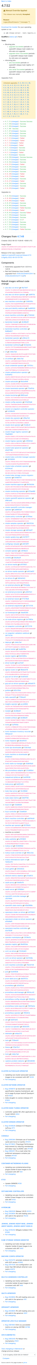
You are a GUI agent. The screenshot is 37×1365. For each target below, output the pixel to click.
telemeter (8, 1033)
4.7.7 (5, 116)
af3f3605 (22, 839)
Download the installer (9, 27)
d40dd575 (31, 683)
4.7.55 (8, 224)
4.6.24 (8, 188)
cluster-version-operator (12, 1122)
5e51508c (29, 958)
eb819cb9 (30, 818)
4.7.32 (13, 107)
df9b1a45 (8, 500)
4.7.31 (6, 107)
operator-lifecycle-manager (13, 1321)
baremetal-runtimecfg (13, 345)
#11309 (30, 1149)
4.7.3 (7, 148)
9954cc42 (30, 992)
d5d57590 (9, 450)
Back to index (6, 1)
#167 (21, 1248)
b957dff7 (25, 544)
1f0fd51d (31, 999)
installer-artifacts (11, 718)
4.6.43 (8, 171)
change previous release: (10, 1351)
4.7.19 (26, 100)
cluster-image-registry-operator (16, 432)
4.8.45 (8, 208)
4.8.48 (8, 201)
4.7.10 (26, 95)
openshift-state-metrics (13, 905)
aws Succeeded (14, 63)
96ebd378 (24, 670)
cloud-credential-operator (14, 365)
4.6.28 (8, 179)
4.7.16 (6, 100)
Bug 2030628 (10, 1126)
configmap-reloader (12, 544)
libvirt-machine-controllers (14, 818)
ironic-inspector (11, 741)
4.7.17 (13, 100)
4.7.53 (8, 229)
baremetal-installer (12, 322)
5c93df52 (8, 375)
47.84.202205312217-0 (13, 276)
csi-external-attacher (12, 585)
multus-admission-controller (14, 1277)
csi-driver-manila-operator (14, 571)
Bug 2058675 (10, 1089)
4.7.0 (7, 155)
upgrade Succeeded (16, 47)
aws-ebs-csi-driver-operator (15, 294)
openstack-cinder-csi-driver (15, 912)
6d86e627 (9, 331)
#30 (21, 1285)
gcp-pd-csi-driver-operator (15, 683)
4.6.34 (19, 85)
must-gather (9, 869)
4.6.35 (26, 85)
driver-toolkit (10, 663)
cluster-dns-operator (12, 418)
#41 (21, 1172)
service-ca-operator (12, 1027)
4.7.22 (13, 102)
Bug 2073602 (10, 1144)
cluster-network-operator (13, 1085)
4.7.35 (6, 109)
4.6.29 (21, 83)
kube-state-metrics (12, 798)
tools (7, 1054)
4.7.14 (19, 97)
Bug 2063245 (10, 1339)
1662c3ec (30, 853)
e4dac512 (18, 1033)
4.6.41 (6, 90)
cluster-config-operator (13, 402)
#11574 (28, 1142)
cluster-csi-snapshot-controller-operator (19, 409)
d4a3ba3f (17, 558)
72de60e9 (18, 805)
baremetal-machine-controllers (16, 329)
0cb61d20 (24, 677)
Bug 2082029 (10, 1211)
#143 (14, 1200)
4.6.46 (6, 92)
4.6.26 (8, 183)
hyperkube (6, 1207)
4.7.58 (8, 217)
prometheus (9, 985)
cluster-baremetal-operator (15, 388)
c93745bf (8, 898)
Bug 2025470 (10, 1260)
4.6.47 (13, 92)
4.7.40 (6, 111)
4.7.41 (13, 111)
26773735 (29, 606)
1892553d (30, 523)
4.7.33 (19, 107)
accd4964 (24, 704)
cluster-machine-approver (14, 484)
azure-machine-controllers (14, 315)
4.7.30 (8, 136)
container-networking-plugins (14, 1163)
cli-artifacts (9, 359)
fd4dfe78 (20, 882)
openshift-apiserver (10, 1307)
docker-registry (10, 656)
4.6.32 (13, 85)
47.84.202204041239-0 (25, 274)
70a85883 (9, 434)
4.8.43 (8, 213)
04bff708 (25, 798)
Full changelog (10, 1079)
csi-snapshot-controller (13, 626)
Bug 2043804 (10, 1213)
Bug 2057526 (10, 1265)
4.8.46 (8, 205)
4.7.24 (26, 102)
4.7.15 (26, 97)
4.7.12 (13, 97)
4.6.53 (19, 95)
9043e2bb (30, 484)
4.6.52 (13, 95)
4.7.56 (8, 222)
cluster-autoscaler (11, 381)
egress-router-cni (11, 670)
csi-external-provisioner (13, 592)
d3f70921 (23, 564)
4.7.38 (8, 133)
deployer (8, 642)
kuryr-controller (10, 812)
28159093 (11, 459)
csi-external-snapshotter (14, 606)
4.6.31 (6, 85)
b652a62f (30, 571)
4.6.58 (8, 157)
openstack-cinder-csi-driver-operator (18, 919)
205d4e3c (20, 869)
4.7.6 (25, 114)
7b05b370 (9, 862)
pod (6, 972)
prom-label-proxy (11, 979)
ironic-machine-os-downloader (16, 754)
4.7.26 (13, 104)
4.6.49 (19, 92)
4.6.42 (13, 90)
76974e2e (31, 1006)
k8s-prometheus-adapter (14, 770)
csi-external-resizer (12, 599)
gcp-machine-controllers (12, 1191)
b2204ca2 (9, 468)
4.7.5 (7, 143)
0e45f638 (26, 777)
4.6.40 (26, 88)
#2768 (27, 1327)
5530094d (19, 846)
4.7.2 (7, 150)
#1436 (7, 1232)
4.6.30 (27, 83)
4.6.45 (26, 90)
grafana (8, 690)
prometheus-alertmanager (14, 992)
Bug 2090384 (10, 1140)
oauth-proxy (9, 882)
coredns (8, 558)
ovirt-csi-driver (10, 951)
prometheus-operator (13, 1013)
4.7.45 (13, 114)
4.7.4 (7, 145)
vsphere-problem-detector (14, 1061)
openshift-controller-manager (15, 896)
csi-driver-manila (11, 564)
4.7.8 (11, 116)
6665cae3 (24, 395)
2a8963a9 (18, 510)
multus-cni (9, 846)
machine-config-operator (12, 1256)
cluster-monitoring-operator (15, 491)
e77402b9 (30, 315)
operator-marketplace (13, 937)
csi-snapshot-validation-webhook (17, 633)
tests (7, 1040)
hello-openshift (10, 697)
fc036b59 (11, 411)
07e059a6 (28, 402)
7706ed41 (22, 697)
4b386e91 (25, 322)
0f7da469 (31, 491)
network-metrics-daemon (14, 876)
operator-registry (11, 944)
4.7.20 (6, 102)
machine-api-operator (13, 825)
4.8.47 (8, 203)
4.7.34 (26, 107)
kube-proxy (9, 784)
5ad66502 (31, 308)
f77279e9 (25, 599)
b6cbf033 (23, 741)
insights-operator (11, 704)
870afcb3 (8, 757)
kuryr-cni (8, 805)
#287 (25, 1313)
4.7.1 (7, 152)
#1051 (17, 1341)
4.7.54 (8, 227)
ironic (7, 725)
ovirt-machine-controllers (14, 965)
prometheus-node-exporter (15, 1006)
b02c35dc (17, 690)
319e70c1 (16, 1047)
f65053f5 (25, 1027)
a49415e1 (28, 592)
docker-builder (10, 649)
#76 (25, 1299)
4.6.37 (13, 88)
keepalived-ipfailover (12, 777)
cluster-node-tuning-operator (14, 1108)
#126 (20, 1183)
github (25, 1362)
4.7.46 (19, 114)
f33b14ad (27, 747)
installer (8, 711)
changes (15, 121)
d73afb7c (29, 876)
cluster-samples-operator (14, 523)
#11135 (14, 1156)
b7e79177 (25, 537)
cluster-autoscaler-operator (14, 1071)
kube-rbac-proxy (11, 791)
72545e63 (22, 951)
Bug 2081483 (10, 1325)
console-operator (11, 551)
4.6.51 (6, 95)
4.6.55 (8, 164)
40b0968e (29, 905)
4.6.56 (8, 162)
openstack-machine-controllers (16, 928)
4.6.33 (8, 176)
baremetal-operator (12, 338)
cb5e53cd (20, 985)
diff (24, 276)
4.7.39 (26, 109)
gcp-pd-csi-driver (11, 677)
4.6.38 (8, 174)
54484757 (18, 478)
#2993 (20, 1262)
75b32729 (30, 965)
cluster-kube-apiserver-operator (16, 448)
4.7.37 (19, 109)
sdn (6, 1020)
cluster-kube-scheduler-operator (17, 466)
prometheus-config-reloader (15, 999)
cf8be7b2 (26, 418)
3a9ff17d (31, 294)
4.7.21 (8, 138)
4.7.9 (17, 116)
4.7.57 (8, 220)
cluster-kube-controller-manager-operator (20, 457)
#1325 (10, 1096)
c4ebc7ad (13, 352)
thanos (7, 1047)
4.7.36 (13, 109)
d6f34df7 (29, 530)
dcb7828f (8, 930)
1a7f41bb (15, 725)
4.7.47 (8, 131)
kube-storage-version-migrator (15, 1240)
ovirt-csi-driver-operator (14, 958)
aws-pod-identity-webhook (15, 308)
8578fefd (27, 825)
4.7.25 (6, 104)
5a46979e (22, 649)
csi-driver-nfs (10, 578)
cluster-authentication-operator (16, 372)
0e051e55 (20, 784)
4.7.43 (26, 111)
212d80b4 (29, 770)
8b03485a (23, 656)
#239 (32, 1077)
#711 (13, 1128)
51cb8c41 (27, 425)
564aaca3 (8, 734)
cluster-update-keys (12, 537)
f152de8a (26, 585)
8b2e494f (24, 381)
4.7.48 (8, 129)
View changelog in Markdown (12, 1349)
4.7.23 (19, 102)
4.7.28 (19, 104)
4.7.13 (8, 140)
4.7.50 (8, 124)
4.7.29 (26, 104)
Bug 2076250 (10, 1230)
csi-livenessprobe (11, 612)
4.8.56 (8, 196)
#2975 (12, 1269)
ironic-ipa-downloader (13, 747)
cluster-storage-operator (14, 530)
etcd (3, 1180)
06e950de (24, 944)
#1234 (26, 1216)
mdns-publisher (10, 839)
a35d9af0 (8, 921)
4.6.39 (19, 88)
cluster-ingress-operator (14, 441)
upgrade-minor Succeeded (18, 53)
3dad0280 (24, 612)
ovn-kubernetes (8, 1335)
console (5, 1136)
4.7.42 (19, 111)
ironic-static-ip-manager (14, 763)
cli (6, 352)
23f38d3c (27, 937)
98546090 (31, 1061)
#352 (17, 1114)
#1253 (29, 1211)
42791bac (28, 516)
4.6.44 (19, 90)
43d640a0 (29, 763)
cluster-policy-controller (14, 516)
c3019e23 (24, 551)
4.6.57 (8, 160)
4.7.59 (8, 215)
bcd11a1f (20, 663)
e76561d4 (29, 441)
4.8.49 (8, 198)
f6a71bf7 (25, 288)
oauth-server (9, 889)
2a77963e (29, 619)
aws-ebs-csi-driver (12, 288)
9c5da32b (27, 345)
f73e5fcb (31, 388)
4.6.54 (8, 167)
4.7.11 (6, 97)
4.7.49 (8, 126)
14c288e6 (23, 791)
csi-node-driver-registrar (14, 619)
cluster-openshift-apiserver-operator (18, 498)
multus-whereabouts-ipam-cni (16, 860)
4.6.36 (6, 88)
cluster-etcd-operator (13, 425)
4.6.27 (8, 181)
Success (23, 121)
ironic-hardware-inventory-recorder (18, 731)
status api (13, 37)
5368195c (29, 301)
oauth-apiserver (8, 1293)
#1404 (7, 1100)
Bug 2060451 (10, 1151)
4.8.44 (8, 210)
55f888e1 (20, 889)
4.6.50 (26, 92)
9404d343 (21, 578)
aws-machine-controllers (14, 301)
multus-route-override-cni (14, 853)
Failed (22, 138)
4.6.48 (8, 169)
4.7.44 (6, 114)
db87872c (24, 979)
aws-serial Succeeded (17, 69)
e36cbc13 (25, 338)
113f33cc (30, 365)
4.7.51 (8, 121)
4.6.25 (8, 186)
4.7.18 (19, 100)
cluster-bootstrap (11, 395)
